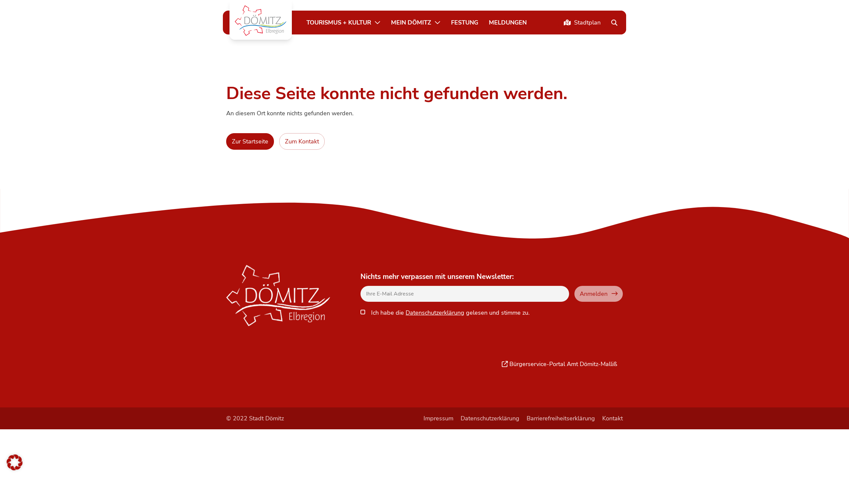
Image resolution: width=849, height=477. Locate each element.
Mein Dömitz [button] (411, 22)
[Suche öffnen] (614, 22)
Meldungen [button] (508, 22)
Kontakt (612, 418)
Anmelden (594, 294)
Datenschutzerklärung (435, 313)
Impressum (438, 418)
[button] (261, 20)
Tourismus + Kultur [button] (338, 22)
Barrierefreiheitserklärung (561, 418)
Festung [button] (464, 22)
